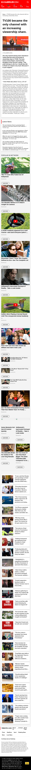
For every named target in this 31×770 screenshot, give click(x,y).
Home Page (25, 728)
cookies (10, 760)
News (3, 735)
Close (27, 763)
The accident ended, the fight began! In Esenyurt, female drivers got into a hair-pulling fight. (15, 143)
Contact (20, 727)
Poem (3, 732)
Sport (15, 732)
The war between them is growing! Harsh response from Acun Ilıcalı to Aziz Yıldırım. (14, 126)
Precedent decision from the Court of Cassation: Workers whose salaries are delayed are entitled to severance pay (15, 148)
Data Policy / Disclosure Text (9, 766)
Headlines (9, 732)
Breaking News (22, 732)
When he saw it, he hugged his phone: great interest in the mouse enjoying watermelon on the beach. (15, 137)
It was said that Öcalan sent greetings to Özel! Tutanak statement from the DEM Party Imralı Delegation (15, 132)
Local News (9, 735)
